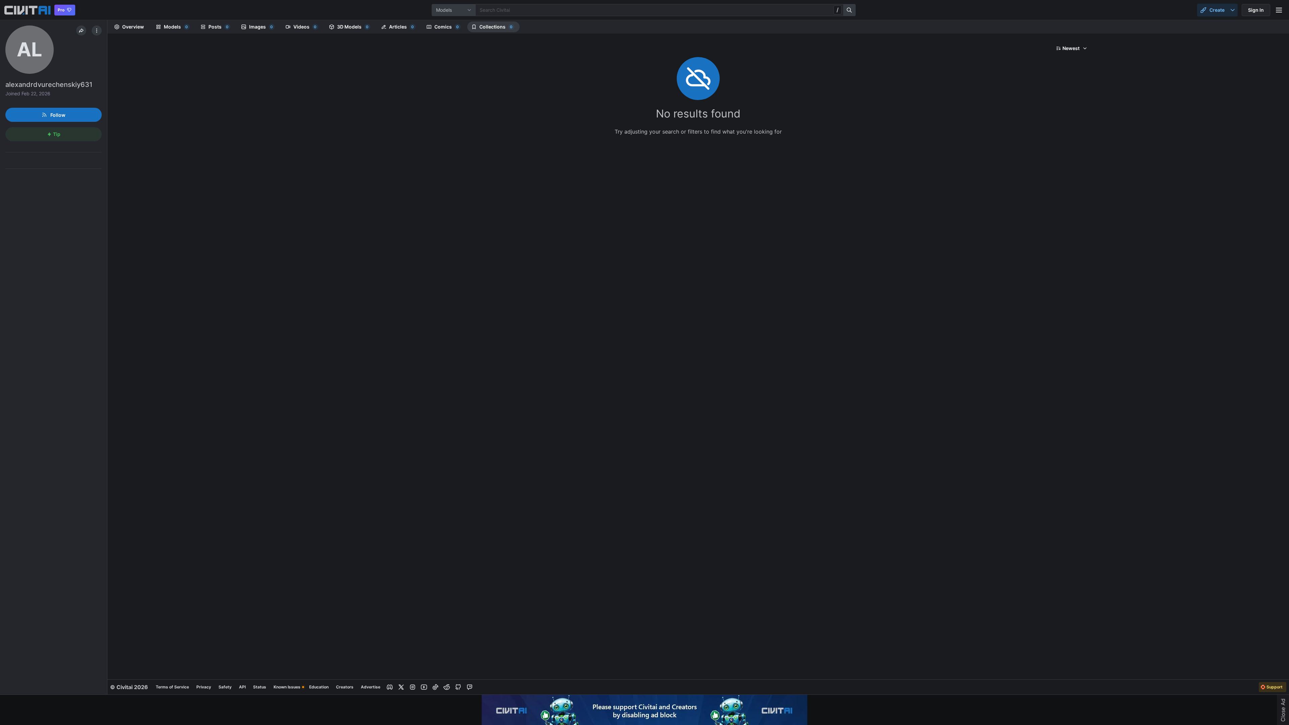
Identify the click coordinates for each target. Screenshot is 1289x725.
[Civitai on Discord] (389, 687)
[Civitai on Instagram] (412, 687)
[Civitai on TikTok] (435, 687)
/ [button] (838, 9)
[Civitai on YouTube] (424, 687)
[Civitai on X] (401, 687)
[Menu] (1279, 10)
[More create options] (1233, 10)
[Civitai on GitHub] (458, 687)
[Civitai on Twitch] (469, 687)
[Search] (850, 10)
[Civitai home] (27, 10)
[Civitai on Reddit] (446, 687)
